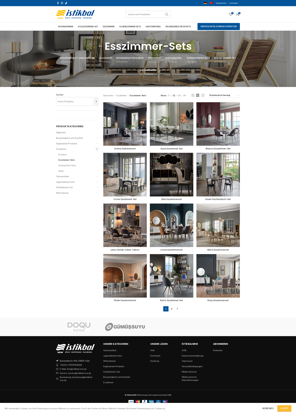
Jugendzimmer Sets (65, 182)
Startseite (108, 95)
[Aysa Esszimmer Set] (171, 124)
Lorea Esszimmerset (171, 249)
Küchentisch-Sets (67, 165)
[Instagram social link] (62, 3)
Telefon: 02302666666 (71, 364)
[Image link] (75, 348)
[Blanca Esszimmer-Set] (218, 124)
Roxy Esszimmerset (218, 300)
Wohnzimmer (62, 193)
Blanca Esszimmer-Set (218, 148)
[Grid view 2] (192, 95)
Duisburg (154, 361)
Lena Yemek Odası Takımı (125, 249)
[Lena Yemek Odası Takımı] (125, 225)
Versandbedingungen (192, 366)
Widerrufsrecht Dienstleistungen (190, 378)
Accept (284, 408)
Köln (152, 350)
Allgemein (61, 132)
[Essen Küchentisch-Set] (218, 174)
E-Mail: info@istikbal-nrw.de (73, 369)
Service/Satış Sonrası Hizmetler (219, 26)
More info (268, 408)
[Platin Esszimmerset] (125, 276)
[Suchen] (96, 101)
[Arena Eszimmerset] (125, 124)
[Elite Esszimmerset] (171, 174)
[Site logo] (75, 14)
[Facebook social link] (58, 3)
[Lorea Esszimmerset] (171, 225)
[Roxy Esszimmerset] (218, 276)
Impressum (187, 361)
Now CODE (166, 395)
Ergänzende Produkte (66, 143)
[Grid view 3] (197, 95)
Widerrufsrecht (189, 371)
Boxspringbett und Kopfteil (69, 138)
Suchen (59, 94)
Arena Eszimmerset (125, 148)
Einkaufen (218, 350)
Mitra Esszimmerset (218, 249)
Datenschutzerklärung (192, 355)
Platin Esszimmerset (125, 300)
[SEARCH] (166, 14)
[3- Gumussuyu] (125, 327)
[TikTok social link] (66, 3)
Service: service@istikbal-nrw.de (75, 373)
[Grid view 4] (202, 95)
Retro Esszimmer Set (171, 300)
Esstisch (62, 154)
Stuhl (61, 171)
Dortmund (155, 355)
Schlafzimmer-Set (64, 187)
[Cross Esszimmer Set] (125, 174)
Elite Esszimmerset (171, 199)
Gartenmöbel (62, 176)
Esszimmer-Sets (66, 160)
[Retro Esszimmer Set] (171, 276)
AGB (184, 350)
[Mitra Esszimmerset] (218, 225)
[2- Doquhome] (79, 327)
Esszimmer (61, 149)
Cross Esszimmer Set (125, 199)
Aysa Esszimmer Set (171, 148)
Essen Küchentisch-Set (218, 199)
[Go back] (101, 46)
